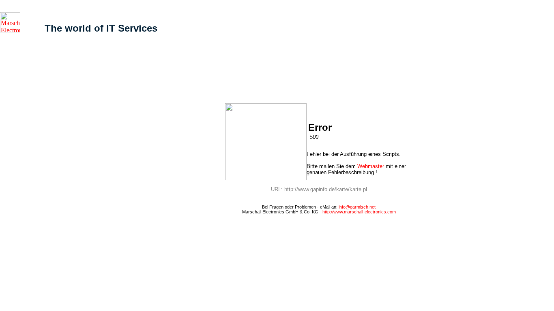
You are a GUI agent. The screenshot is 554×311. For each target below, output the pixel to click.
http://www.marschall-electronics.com (359, 211)
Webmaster (370, 166)
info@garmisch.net (357, 206)
